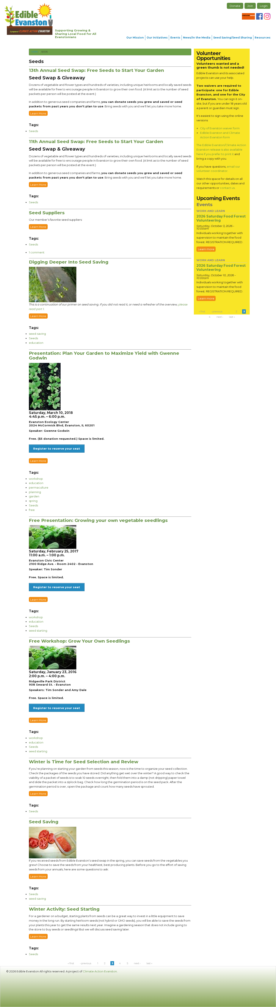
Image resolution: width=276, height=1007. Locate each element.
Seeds (44, 52)
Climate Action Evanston (100, 971)
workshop (36, 478)
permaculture (38, 487)
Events (175, 37)
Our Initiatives (157, 37)
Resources (262, 37)
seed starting (38, 630)
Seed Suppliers (47, 212)
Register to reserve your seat (56, 448)
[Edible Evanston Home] (28, 19)
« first (71, 963)
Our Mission (135, 37)
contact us (227, 188)
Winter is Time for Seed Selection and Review (83, 761)
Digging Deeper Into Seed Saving (68, 262)
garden (34, 496)
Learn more (206, 249)
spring (33, 501)
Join (250, 6)
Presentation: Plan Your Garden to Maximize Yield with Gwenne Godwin (104, 355)
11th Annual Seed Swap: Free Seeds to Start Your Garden (96, 141)
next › (137, 963)
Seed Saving (43, 821)
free (32, 510)
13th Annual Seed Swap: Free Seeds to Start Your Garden (96, 70)
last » (149, 963)
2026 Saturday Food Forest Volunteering (221, 218)
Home (34, 52)
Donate (235, 6)
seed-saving (37, 333)
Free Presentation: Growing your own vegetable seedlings (98, 520)
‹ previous (85, 963)
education (36, 342)
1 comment (36, 252)
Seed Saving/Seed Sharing (232, 37)
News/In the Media (196, 37)
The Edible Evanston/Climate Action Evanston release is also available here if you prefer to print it (221, 149)
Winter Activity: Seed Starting (64, 909)
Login (264, 6)
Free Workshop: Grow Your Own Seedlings (79, 641)
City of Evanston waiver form (220, 128)
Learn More (38, 113)
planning (35, 492)
